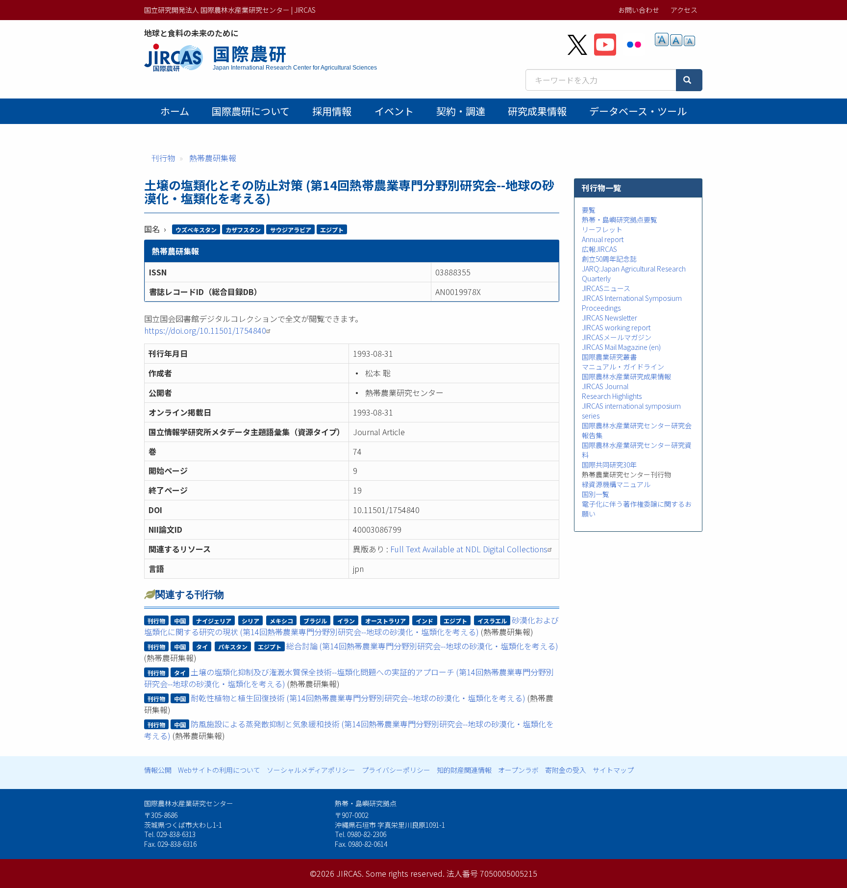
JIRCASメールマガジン (616, 337)
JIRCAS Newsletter (609, 317)
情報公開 (158, 770)
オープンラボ (518, 770)
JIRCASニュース (606, 288)
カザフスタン (243, 229)
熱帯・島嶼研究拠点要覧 (619, 219)
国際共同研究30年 (609, 464)
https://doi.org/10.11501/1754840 (205, 330)
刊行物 (163, 158)
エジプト (332, 229)
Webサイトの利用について (219, 770)
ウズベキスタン (196, 229)
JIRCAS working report (616, 327)
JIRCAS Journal (605, 386)
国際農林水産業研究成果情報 (626, 376)
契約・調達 (460, 111)
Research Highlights (612, 396)
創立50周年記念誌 (609, 259)
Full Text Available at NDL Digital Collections (469, 549)
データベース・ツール (638, 111)
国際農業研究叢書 (609, 357)
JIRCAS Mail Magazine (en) (621, 347)
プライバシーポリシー (396, 770)
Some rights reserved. (405, 873)
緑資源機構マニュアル (616, 484)
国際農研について (251, 111)
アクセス (684, 10)
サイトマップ (613, 770)
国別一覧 (595, 494)
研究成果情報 (537, 111)
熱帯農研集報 (212, 158)
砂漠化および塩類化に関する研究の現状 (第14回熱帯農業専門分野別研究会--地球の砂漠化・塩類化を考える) (351, 626)
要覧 (589, 210)
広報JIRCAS (599, 249)
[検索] (689, 80)
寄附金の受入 (565, 770)
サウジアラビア (290, 229)
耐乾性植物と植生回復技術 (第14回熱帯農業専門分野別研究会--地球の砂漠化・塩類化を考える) (358, 698)
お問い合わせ (638, 10)
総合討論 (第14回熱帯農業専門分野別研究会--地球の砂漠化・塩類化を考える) (422, 646)
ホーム (174, 111)
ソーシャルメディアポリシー (311, 770)
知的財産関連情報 (464, 770)
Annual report (602, 239)
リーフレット (602, 229)
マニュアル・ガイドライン (623, 366)
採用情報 (331, 111)
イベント (394, 111)
